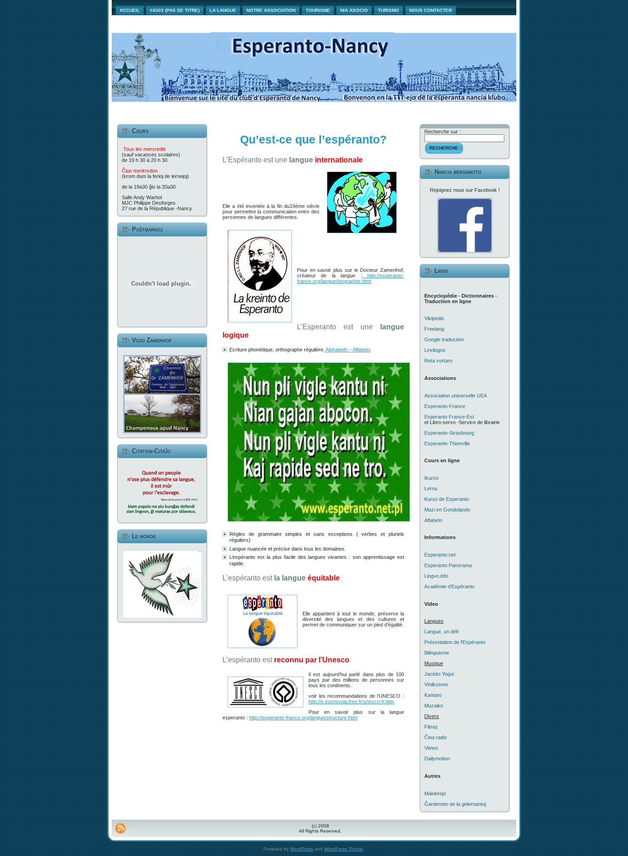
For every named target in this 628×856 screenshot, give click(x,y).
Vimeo (431, 748)
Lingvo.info (436, 576)
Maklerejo (435, 793)
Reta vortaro (438, 360)
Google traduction (444, 339)
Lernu (430, 488)
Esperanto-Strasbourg (449, 433)
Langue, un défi (441, 631)
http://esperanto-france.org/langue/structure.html (303, 717)
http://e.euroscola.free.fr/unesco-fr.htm (351, 701)
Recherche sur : (442, 131)
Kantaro (433, 695)
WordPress (301, 848)
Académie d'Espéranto (449, 586)
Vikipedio (434, 318)
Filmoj (430, 727)
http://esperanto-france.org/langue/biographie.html (350, 278)
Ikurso (431, 478)
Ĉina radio (435, 737)
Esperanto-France (444, 406)
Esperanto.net (440, 554)
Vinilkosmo (436, 684)
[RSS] (120, 828)
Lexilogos (434, 350)
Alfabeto (433, 520)
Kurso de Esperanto (446, 499)
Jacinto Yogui (439, 674)
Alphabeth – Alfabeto (348, 349)
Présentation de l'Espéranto (454, 642)
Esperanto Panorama (448, 565)
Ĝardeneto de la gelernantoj (455, 804)
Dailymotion (437, 758)
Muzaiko (433, 705)
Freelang (434, 329)
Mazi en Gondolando (447, 509)
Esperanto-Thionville (447, 443)
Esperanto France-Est (449, 416)
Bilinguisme (436, 652)
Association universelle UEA (455, 395)
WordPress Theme (343, 848)
